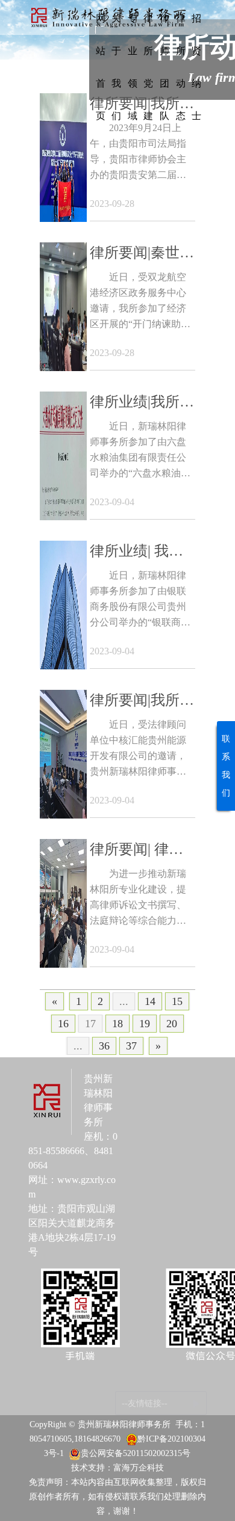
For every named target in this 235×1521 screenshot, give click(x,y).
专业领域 (132, 67)
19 (144, 1024)
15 (177, 1001)
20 (171, 1024)
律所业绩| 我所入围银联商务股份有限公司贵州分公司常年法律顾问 (140, 552)
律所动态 (181, 67)
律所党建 (148, 67)
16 (63, 1024)
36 (104, 1046)
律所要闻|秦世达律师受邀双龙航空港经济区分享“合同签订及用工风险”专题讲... (142, 254)
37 (131, 1046)
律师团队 (164, 67)
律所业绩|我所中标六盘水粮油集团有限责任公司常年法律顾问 (142, 403)
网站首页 (100, 67)
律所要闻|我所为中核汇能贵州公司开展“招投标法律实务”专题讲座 (142, 701)
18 (117, 1024)
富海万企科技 (138, 1467)
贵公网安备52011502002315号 (135, 1453)
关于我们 (116, 67)
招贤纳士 (196, 67)
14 (150, 1001)
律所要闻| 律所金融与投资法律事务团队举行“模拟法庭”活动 (140, 850)
